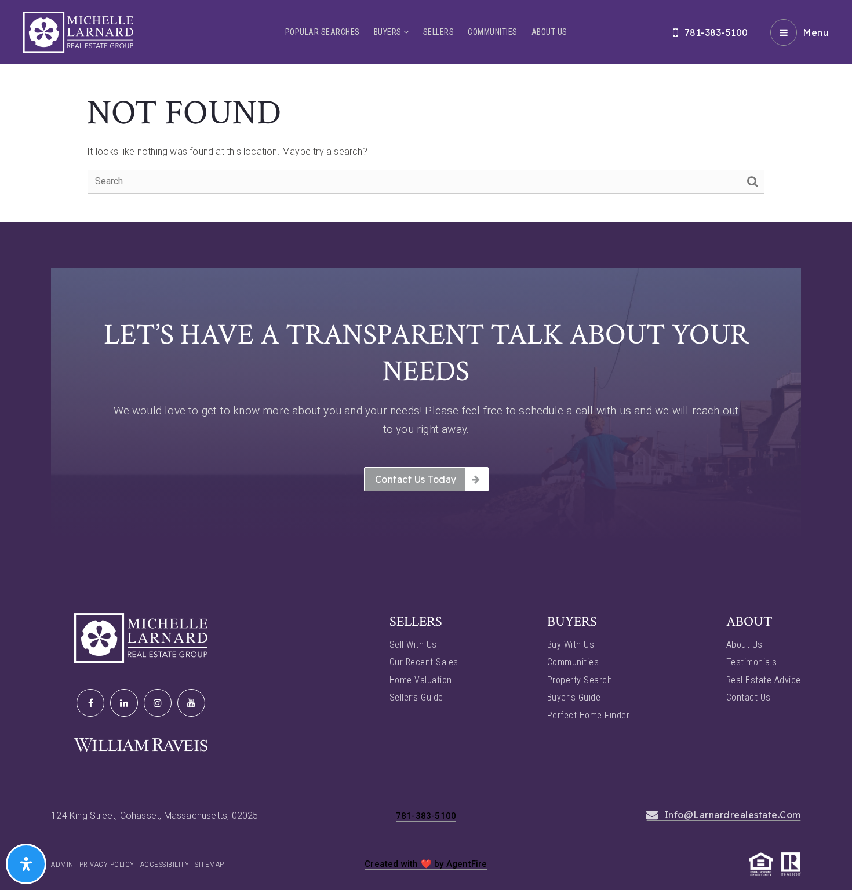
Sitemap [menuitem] (209, 864)
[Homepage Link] (78, 31)
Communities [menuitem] (493, 32)
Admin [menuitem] (62, 864)
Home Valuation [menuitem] (420, 679)
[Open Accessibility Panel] (26, 864)
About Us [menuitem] (549, 32)
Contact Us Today (416, 479)
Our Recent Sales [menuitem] (423, 662)
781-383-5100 (716, 32)
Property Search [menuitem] (580, 679)
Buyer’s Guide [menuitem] (574, 697)
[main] (426, 111)
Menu (816, 32)
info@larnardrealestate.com (732, 814)
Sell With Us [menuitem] (413, 644)
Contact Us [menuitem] (748, 697)
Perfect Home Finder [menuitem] (588, 715)
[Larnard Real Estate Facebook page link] (90, 703)
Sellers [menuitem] (438, 32)
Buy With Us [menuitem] (571, 644)
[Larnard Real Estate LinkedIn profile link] (124, 703)
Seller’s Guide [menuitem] (416, 697)
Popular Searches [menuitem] (322, 32)
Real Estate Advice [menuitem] (763, 679)
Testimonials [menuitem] (751, 662)
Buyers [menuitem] (389, 32)
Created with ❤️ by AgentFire (426, 864)
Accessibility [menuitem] (165, 864)
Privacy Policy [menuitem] (106, 864)
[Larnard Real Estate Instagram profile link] (158, 703)
